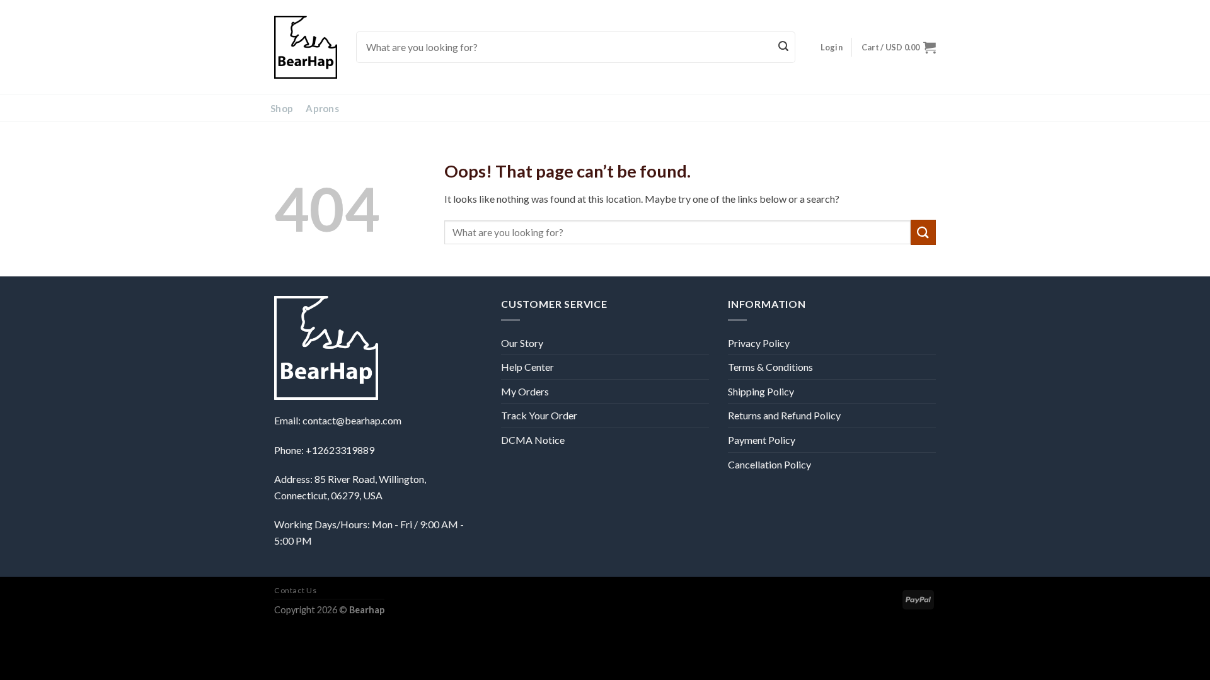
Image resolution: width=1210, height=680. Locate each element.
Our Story (522, 343)
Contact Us (295, 590)
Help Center (527, 367)
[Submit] (784, 47)
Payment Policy (761, 440)
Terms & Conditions (770, 367)
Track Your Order (539, 415)
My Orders (525, 391)
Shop (281, 108)
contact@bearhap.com (351, 420)
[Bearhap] (305, 47)
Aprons (322, 108)
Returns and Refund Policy (784, 415)
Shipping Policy (761, 391)
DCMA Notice (533, 440)
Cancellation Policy (769, 464)
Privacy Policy (759, 343)
